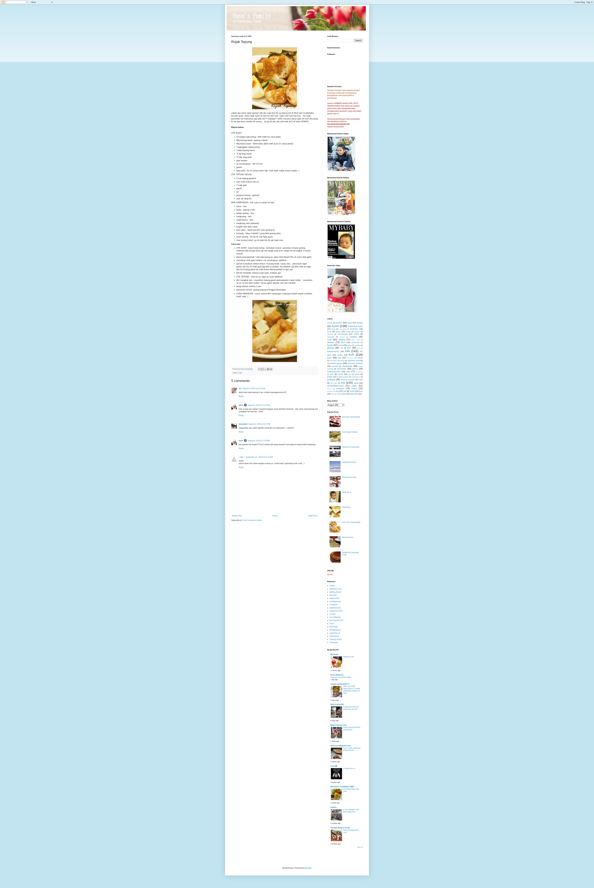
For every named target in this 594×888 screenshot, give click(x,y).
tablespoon (334, 636)
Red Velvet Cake (349, 477)
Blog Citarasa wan (338, 725)
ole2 (332, 374)
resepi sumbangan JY (340, 684)
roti (343, 382)
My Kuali (334, 654)
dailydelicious (335, 608)
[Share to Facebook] (268, 369)
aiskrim (330, 323)
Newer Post (237, 516)
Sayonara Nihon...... (350, 462)
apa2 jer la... (347, 492)
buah (329, 332)
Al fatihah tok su (349, 768)
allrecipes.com (335, 589)
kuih (351, 354)
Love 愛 (333, 766)
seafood (340, 388)
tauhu (352, 391)
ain (240, 388)
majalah (360, 358)
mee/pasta (347, 366)
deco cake (356, 340)
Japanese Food (336, 611)
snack (354, 388)
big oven (333, 595)
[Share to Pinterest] (271, 369)
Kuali (331, 624)
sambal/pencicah (335, 385)
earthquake (355, 342)
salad (356, 383)
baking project (335, 592)
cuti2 (329, 339)
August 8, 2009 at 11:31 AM (253, 388)
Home (275, 516)
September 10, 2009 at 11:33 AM (259, 457)
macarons (349, 358)
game (349, 345)
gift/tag (330, 347)
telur (361, 391)
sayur (354, 385)
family (330, 345)
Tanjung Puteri (335, 639)
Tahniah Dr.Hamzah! (350, 447)
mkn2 (355, 368)
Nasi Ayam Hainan (350, 432)
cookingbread (335, 601)
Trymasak (333, 642)
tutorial (339, 394)
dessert (330, 342)
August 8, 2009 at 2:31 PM (259, 405)
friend (340, 345)
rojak (240, 373)
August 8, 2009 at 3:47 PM (259, 424)
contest (342, 337)
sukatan (330, 391)
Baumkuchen (347, 537)
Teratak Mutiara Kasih (340, 828)
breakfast (343, 329)
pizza (357, 374)
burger (357, 332)
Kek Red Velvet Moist (351, 417)
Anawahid (243, 424)
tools (332, 394)
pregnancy (356, 377)
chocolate (330, 337)
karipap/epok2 (333, 351)
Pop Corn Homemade (351, 522)
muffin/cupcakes (334, 372)
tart (345, 391)
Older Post (312, 516)
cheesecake (343, 334)
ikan (349, 347)
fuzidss (333, 807)
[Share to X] (265, 369)
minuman (341, 368)
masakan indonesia (337, 361)
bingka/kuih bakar (355, 326)
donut (343, 342)
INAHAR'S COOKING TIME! (342, 787)
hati (341, 348)
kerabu (340, 355)
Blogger (308, 868)
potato (329, 377)
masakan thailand (355, 363)
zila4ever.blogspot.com (340, 746)
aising (332, 586)
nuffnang (359, 372)
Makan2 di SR (348, 657)
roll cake (333, 383)
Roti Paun (346, 507)
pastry (340, 374)
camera (330, 334)
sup (337, 391)
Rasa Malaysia (336, 675)
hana (241, 405)
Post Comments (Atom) (252, 520)
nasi (348, 371)
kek (347, 351)
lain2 (329, 357)
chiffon (356, 334)
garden (357, 345)
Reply (241, 396)
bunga (348, 332)
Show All (360, 847)
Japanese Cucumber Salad (340, 677)
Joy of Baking (335, 617)
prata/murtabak (343, 377)
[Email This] (259, 369)
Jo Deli (332, 614)
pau (349, 374)
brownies (354, 329)
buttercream (334, 598)
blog (333, 329)
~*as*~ (242, 457)
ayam (335, 326)
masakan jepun (334, 363)
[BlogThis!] (262, 369)
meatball (334, 366)
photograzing (335, 630)
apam (349, 323)
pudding (331, 379)
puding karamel (348, 380)
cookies (353, 336)
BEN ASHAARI (337, 704)
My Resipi (333, 627)
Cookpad (333, 604)
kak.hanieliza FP (336, 620)
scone (329, 389)
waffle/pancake (351, 394)
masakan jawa (354, 361)
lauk (339, 358)
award (360, 322)
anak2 (339, 322)
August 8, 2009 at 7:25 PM (259, 441)
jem (358, 348)
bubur (338, 332)
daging (341, 339)
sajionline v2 (334, 633)
